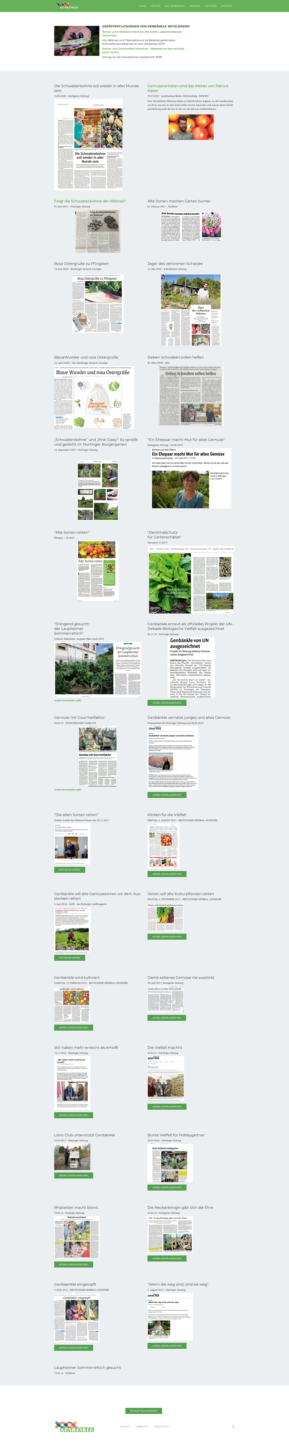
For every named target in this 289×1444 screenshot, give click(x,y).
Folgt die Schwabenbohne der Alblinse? (90, 201)
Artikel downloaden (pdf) (67, 700)
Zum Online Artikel (70, 869)
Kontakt (227, 6)
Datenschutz (161, 1426)
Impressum (142, 1426)
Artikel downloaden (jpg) (166, 1017)
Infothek (211, 6)
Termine (194, 6)
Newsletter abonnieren (143, 1410)
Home (142, 6)
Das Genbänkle (175, 6)
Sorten (155, 6)
